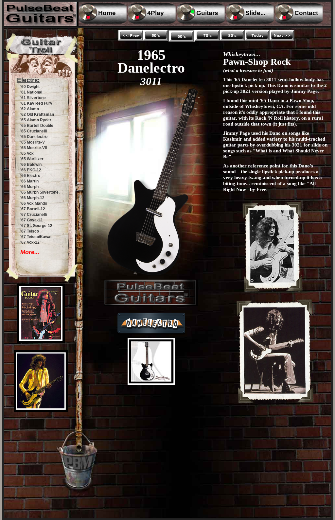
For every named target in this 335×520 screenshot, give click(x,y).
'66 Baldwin (31, 164)
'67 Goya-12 (31, 220)
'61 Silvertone (33, 97)
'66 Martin (29, 181)
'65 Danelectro (33, 136)
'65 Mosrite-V (32, 142)
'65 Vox (27, 153)
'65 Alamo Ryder (35, 120)
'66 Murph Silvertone (39, 192)
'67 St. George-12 (36, 225)
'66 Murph (29, 186)
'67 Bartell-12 (32, 209)
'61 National (31, 92)
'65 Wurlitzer (32, 159)
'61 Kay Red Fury (36, 103)
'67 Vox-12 (30, 242)
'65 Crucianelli (33, 131)
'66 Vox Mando (33, 203)
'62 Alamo (29, 109)
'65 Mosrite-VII (33, 148)
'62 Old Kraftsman (37, 114)
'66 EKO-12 (30, 170)
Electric (28, 80)
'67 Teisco (29, 231)
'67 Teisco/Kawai (35, 236)
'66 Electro (30, 175)
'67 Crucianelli (33, 214)
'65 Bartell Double (36, 125)
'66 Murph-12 (32, 198)
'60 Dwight (30, 86)
